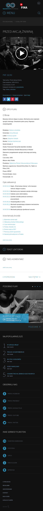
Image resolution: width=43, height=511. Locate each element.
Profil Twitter (13, 423)
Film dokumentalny (8, 21)
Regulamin (6, 485)
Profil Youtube (13, 415)
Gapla (10, 455)
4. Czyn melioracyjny (9, 224)
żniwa (7, 89)
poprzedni (9, 277)
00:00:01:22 (6, 186)
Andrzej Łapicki (11, 136)
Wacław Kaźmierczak (14, 141)
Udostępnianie (7, 489)
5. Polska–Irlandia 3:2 (9, 227)
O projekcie (6, 481)
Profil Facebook (14, 394)
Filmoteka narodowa (15, 441)
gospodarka (20, 87)
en (38, 3)
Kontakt (5, 492)
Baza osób (6, 496)
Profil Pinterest (13, 401)
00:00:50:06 (6, 209)
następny (34, 277)
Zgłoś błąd (27, 95)
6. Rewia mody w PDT (9, 229)
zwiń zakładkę (7, 240)
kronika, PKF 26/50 (21, 21)
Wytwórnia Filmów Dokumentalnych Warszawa (23, 163)
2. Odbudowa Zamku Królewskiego (13, 222)
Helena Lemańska (14, 130)
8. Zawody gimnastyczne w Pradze (13, 234)
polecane (33, 326)
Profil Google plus (15, 408)
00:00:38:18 (6, 202)
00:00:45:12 (6, 204)
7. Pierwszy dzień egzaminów (12, 232)
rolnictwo (13, 89)
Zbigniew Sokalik (13, 138)
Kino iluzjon (12, 463)
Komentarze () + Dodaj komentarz (13, 95)
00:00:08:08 (6, 194)
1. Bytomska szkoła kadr (10, 219)
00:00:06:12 (6, 191)
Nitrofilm (11, 470)
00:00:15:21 (6, 196)
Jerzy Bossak (14, 133)
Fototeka (11, 448)
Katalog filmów (8, 500)
